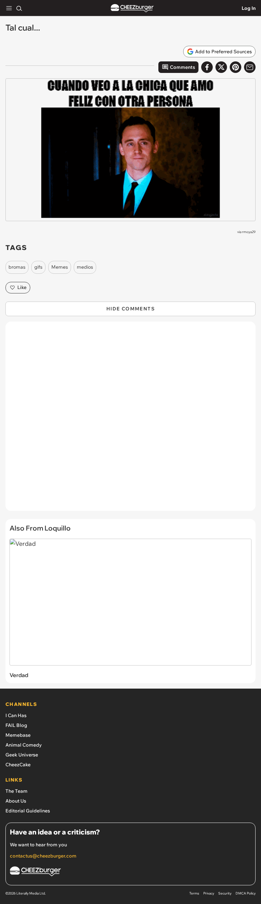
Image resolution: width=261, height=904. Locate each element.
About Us (15, 801)
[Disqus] (130, 419)
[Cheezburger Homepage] (132, 8)
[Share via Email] (250, 67)
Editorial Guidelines (27, 811)
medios (85, 267)
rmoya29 (249, 232)
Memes (59, 267)
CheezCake (18, 765)
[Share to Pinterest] (235, 67)
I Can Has (16, 715)
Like (22, 287)
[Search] (19, 8)
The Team (16, 791)
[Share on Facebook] (207, 67)
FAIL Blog (16, 725)
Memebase (18, 735)
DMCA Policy (246, 893)
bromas (16, 267)
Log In (249, 8)
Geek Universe (21, 755)
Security (224, 893)
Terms (194, 893)
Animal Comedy (23, 745)
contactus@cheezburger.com (43, 856)
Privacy (208, 893)
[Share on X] (221, 67)
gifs (38, 267)
